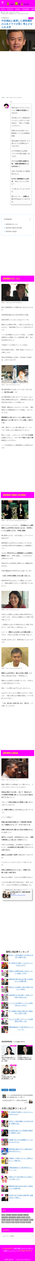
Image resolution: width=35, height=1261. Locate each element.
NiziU (3, 1215)
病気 (21, 1219)
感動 (13, 1219)
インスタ (26, 1215)
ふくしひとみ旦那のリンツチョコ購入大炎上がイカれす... (21, 1004)
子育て (8, 1219)
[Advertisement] (17, 69)
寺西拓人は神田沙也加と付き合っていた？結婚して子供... (21, 972)
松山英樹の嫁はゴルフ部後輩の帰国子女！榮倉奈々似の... (21, 1132)
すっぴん (14, 1215)
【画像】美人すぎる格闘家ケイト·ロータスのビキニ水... (21, 1141)
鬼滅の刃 (28, 1222)
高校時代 (22, 1222)
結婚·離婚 (8, 1222)
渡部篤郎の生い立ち (12, 224)
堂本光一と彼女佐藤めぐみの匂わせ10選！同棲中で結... (21, 956)
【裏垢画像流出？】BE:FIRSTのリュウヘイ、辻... (20, 1028)
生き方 (16, 1219)
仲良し (3, 1219)
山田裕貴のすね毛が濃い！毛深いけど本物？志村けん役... (21, 996)
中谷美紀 (5, 1090)
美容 (13, 1222)
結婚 (3, 1222)
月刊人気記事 (25, 9)
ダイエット (4, 1217)
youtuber (17, 9)
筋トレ (31, 1219)
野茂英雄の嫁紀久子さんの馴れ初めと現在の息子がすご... (21, 1150)
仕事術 (28, 1217)
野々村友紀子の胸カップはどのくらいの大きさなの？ (21, 964)
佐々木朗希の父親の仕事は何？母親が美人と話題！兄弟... (21, 1012)
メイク (18, 1217)
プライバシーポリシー (23, 1259)
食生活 (17, 1222)
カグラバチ (10, 9)
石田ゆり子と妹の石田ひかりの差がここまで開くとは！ (21, 1178)
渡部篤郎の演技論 (11, 231)
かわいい (8, 1215)
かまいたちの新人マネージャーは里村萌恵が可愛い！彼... (21, 1020)
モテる (23, 1217)
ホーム (3, 9)
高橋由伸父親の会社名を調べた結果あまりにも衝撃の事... (21, 980)
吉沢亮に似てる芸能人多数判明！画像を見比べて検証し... (21, 1196)
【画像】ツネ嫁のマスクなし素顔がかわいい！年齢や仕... (21, 1159)
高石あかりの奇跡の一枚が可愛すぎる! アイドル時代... (21, 988)
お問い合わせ (9, 1259)
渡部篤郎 (13, 1090)
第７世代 (26, 1219)
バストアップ (12, 1217)
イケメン (20, 1215)
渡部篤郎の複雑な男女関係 (14, 228)
